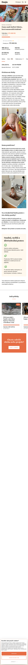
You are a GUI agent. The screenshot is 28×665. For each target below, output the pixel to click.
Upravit (13, 661)
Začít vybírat (14, 347)
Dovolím (14, 653)
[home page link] (5, 2)
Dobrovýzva (19, 59)
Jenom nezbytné (14, 657)
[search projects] (22, 2)
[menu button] (25, 2)
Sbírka (3, 59)
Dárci (10, 59)
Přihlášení (18, 2)
